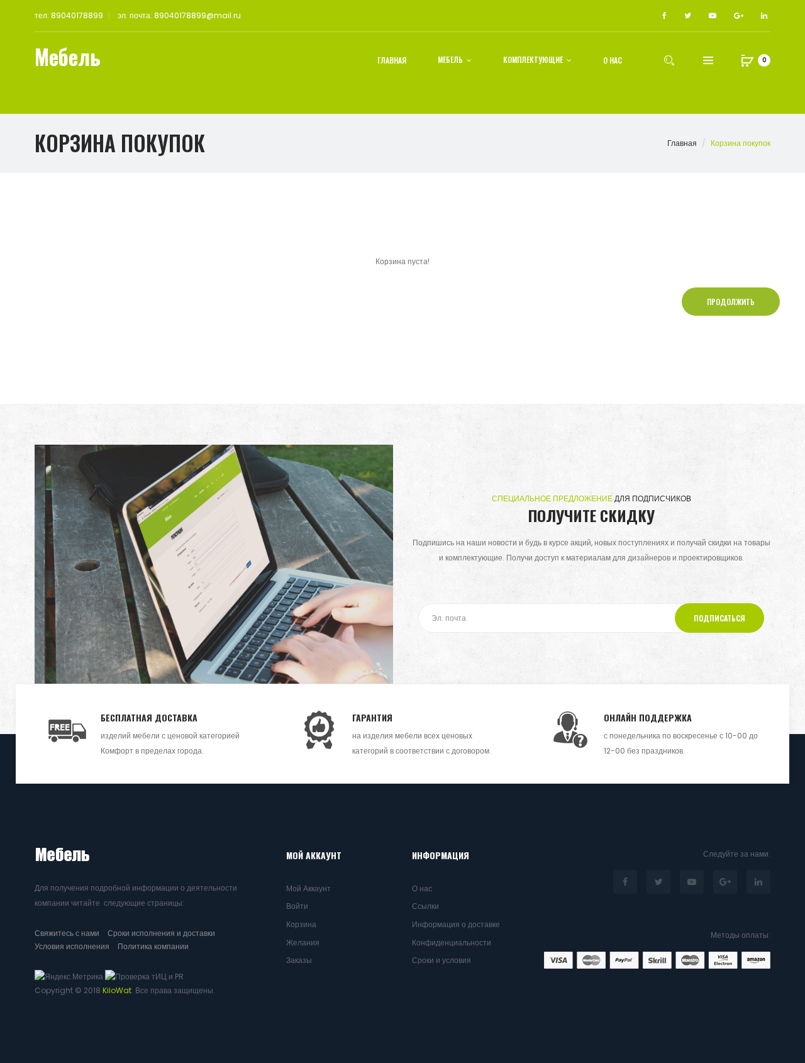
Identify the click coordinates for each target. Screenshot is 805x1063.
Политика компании (153, 946)
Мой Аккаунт (308, 888)
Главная (682, 143)
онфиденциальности (453, 942)
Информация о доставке (456, 924)
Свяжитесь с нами (67, 933)
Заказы (299, 960)
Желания (302, 942)
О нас (422, 888)
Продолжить (731, 301)
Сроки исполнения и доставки (161, 933)
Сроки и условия (441, 960)
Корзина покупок (740, 143)
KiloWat (117, 990)
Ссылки (425, 906)
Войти (297, 906)
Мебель (68, 57)
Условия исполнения (72, 946)
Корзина (301, 924)
